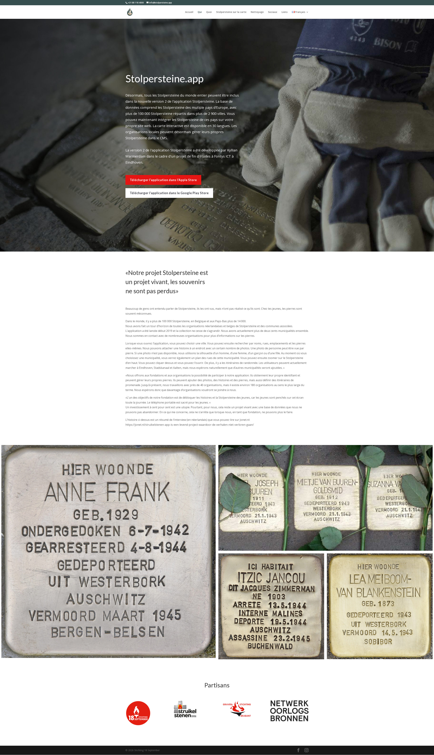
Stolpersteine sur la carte (231, 12)
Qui (200, 12)
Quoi (209, 12)
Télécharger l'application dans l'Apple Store (163, 180)
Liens (285, 12)
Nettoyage (257, 12)
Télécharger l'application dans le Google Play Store (169, 193)
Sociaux (272, 12)
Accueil (189, 12)
